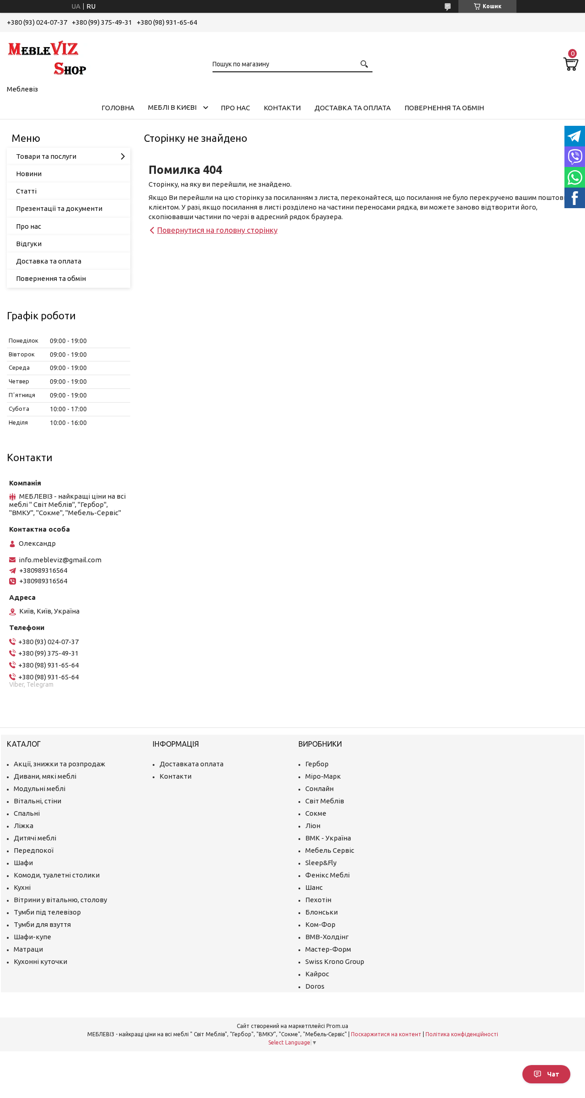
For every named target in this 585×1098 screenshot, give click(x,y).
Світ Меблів (324, 801)
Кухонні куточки (40, 961)
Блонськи (321, 912)
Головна (117, 108)
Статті (26, 191)
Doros (314, 986)
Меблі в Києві (172, 107)
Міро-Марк (323, 776)
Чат (553, 1074)
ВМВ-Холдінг (327, 937)
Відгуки (29, 244)
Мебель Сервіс (329, 850)
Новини (29, 174)
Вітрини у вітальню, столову (60, 900)
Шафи (23, 863)
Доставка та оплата (352, 108)
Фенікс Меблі (327, 875)
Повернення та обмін (444, 108)
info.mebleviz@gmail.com (60, 560)
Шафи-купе (32, 937)
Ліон (312, 825)
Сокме (315, 813)
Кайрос (317, 974)
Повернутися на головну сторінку (217, 230)
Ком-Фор (320, 924)
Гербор (317, 764)
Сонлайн (319, 788)
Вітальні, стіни (37, 801)
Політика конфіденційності (461, 1034)
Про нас (235, 108)
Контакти (282, 108)
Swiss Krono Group (334, 961)
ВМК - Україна (328, 838)
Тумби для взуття (42, 924)
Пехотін (318, 900)
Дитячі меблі (35, 838)
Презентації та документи (59, 208)
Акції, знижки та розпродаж (59, 764)
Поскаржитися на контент (386, 1034)
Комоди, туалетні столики (57, 875)
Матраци (28, 949)
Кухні (22, 887)
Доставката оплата (191, 764)
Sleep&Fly (320, 863)
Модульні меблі (39, 788)
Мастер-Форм (328, 949)
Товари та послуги (46, 156)
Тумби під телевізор (47, 912)
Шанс (314, 887)
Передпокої (33, 850)
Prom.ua (337, 1026)
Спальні (27, 813)
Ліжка (23, 825)
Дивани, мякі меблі (45, 776)
